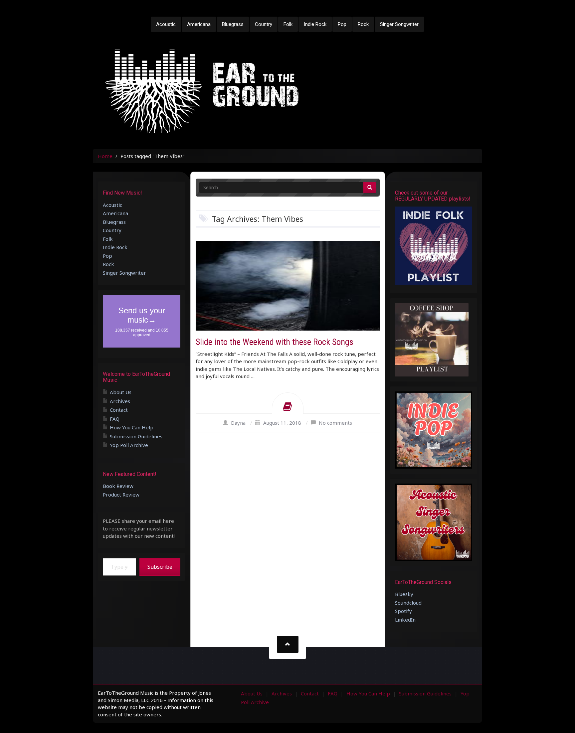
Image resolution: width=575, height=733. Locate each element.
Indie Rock (315, 24)
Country (263, 24)
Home (105, 156)
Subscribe (159, 566)
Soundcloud (408, 602)
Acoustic (166, 24)
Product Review (121, 494)
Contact (119, 409)
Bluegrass (233, 24)
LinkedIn (405, 619)
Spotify (403, 611)
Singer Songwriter (399, 24)
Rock (363, 24)
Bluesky (404, 594)
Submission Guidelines (136, 436)
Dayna (238, 422)
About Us (120, 392)
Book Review (118, 486)
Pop (342, 24)
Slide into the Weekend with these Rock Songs (274, 342)
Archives (120, 401)
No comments (335, 422)
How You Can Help (131, 427)
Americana (199, 24)
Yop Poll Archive (129, 445)
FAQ (114, 418)
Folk (288, 24)
